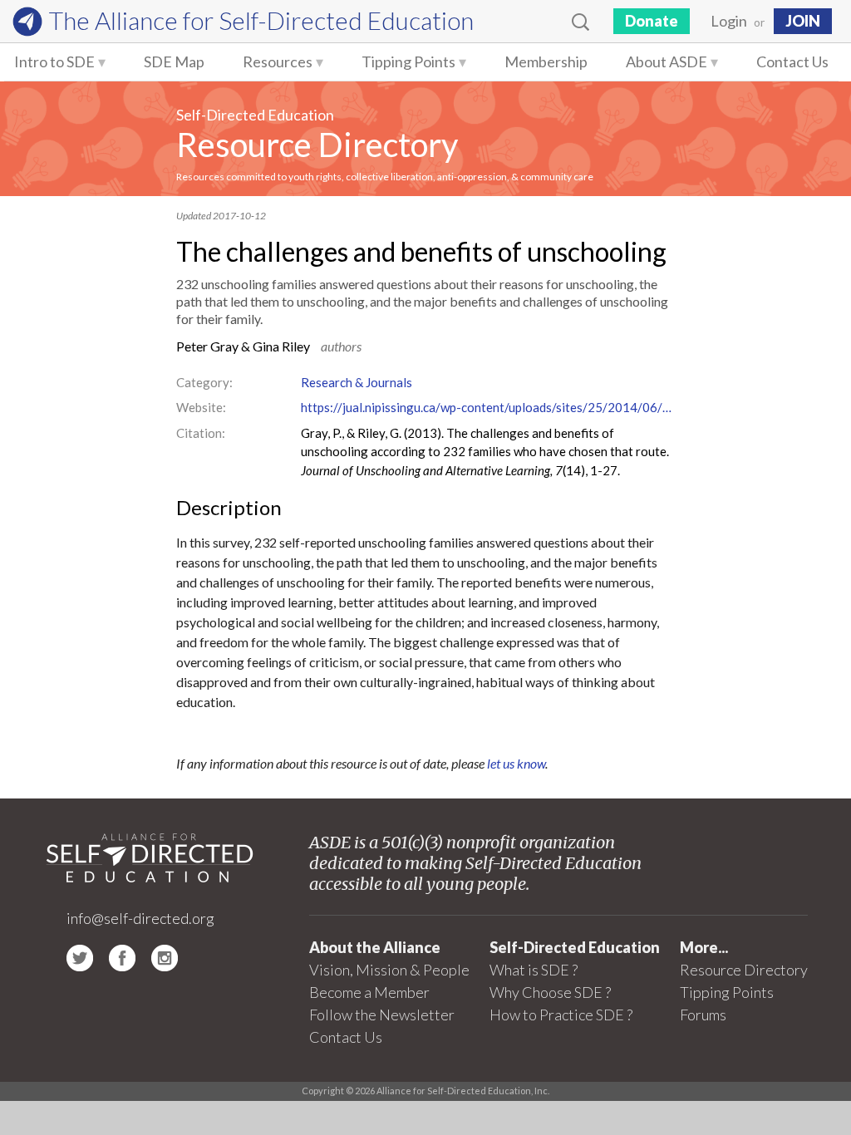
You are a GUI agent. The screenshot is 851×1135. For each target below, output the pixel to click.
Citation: (200, 432)
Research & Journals (356, 382)
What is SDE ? (533, 970)
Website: (201, 407)
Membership (546, 61)
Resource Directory (317, 145)
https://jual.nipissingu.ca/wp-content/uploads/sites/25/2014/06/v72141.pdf (488, 407)
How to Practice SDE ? (560, 1014)
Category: (204, 382)
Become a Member (369, 992)
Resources (277, 61)
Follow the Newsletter (382, 1014)
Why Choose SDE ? (550, 992)
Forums (703, 1014)
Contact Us (792, 61)
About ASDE (666, 61)
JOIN (802, 21)
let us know (516, 763)
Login (729, 21)
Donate (651, 21)
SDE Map (174, 61)
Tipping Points (408, 61)
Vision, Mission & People (389, 970)
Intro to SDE (54, 61)
